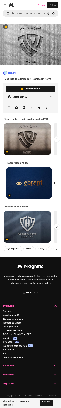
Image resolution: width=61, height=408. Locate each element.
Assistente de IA (11, 315)
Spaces (7, 311)
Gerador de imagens (13, 319)
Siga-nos (8, 383)
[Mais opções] (46, 108)
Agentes (10, 338)
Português (30, 292)
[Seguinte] (57, 139)
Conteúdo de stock (12, 330)
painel (28, 248)
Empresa (8, 374)
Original (20, 26)
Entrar (52, 5)
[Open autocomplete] (7, 13)
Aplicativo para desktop (17, 345)
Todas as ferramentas (14, 357)
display (41, 248)
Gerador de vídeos (12, 322)
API (5, 353)
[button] (30, 292)
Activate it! (46, 403)
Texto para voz (10, 326)
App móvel (8, 349)
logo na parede (13, 248)
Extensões (11, 342)
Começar (8, 365)
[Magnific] (30, 267)
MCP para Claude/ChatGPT (17, 334)
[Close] (56, 403)
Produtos (8, 305)
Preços (41, 5)
